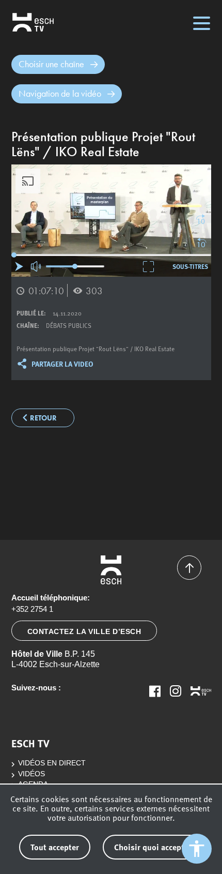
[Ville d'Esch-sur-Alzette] (111, 569)
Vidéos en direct (52, 763)
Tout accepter (54, 847)
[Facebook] (155, 691)
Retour (43, 418)
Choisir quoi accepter (153, 847)
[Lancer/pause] (19, 266)
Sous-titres (190, 266)
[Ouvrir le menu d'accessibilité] (197, 849)
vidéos (31, 774)
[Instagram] (175, 691)
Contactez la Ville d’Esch (84, 631)
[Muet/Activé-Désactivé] (36, 267)
